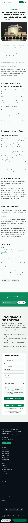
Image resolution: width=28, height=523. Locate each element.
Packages (4, 475)
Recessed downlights (7, 469)
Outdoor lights (5, 473)
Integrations (4, 485)
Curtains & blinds (5, 457)
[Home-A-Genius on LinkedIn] (17, 509)
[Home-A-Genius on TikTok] (6, 509)
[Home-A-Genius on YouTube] (21, 509)
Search (3, 500)
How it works (5, 486)
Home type (6, 375)
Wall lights (4, 471)
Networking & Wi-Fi (6, 459)
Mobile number (7, 363)
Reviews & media (6, 488)
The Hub (4, 483)
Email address (7, 369)
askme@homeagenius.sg (7, 439)
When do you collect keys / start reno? (13, 381)
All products (4, 465)
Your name (6, 358)
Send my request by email (14, 398)
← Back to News (14, 4)
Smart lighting (5, 449)
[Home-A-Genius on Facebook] (14, 509)
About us (4, 481)
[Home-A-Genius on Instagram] (10, 509)
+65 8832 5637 (5, 437)
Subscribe (21, 302)
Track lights (4, 467)
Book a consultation (6, 497)
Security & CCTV (5, 455)
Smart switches (5, 451)
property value (15, 280)
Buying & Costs (6, 280)
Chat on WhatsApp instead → (14, 405)
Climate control (5, 453)
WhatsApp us (6, 442)
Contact (3, 495)
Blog (3, 498)
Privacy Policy (10, 393)
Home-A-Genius (6, 2)
